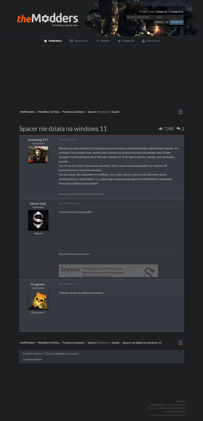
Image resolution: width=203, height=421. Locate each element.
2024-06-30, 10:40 (69, 203)
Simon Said (38, 203)
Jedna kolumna (159, 415)
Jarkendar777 (38, 140)
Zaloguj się (161, 11)
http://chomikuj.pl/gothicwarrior (74, 254)
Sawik (115, 111)
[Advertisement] (101, 75)
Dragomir (38, 284)
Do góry (103, 391)
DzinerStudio (177, 408)
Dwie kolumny (176, 415)
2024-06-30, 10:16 (67, 139)
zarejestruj (177, 11)
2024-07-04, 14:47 (69, 284)
